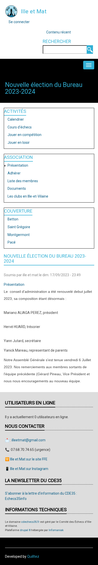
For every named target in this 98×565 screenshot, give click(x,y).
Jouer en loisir (19, 142)
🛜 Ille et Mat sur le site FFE (26, 459)
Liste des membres (23, 181)
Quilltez (33, 556)
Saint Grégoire (19, 227)
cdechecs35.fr (30, 522)
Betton (13, 219)
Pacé (12, 242)
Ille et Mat (33, 11)
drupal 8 (25, 530)
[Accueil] (11, 11)
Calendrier (16, 119)
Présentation (18, 165)
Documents (17, 188)
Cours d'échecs (20, 127)
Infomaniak (56, 530)
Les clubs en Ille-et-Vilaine (28, 196)
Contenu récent (58, 32)
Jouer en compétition (24, 135)
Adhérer (14, 173)
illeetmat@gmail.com (28, 440)
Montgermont (19, 235)
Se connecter (19, 22)
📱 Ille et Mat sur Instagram (26, 469)
